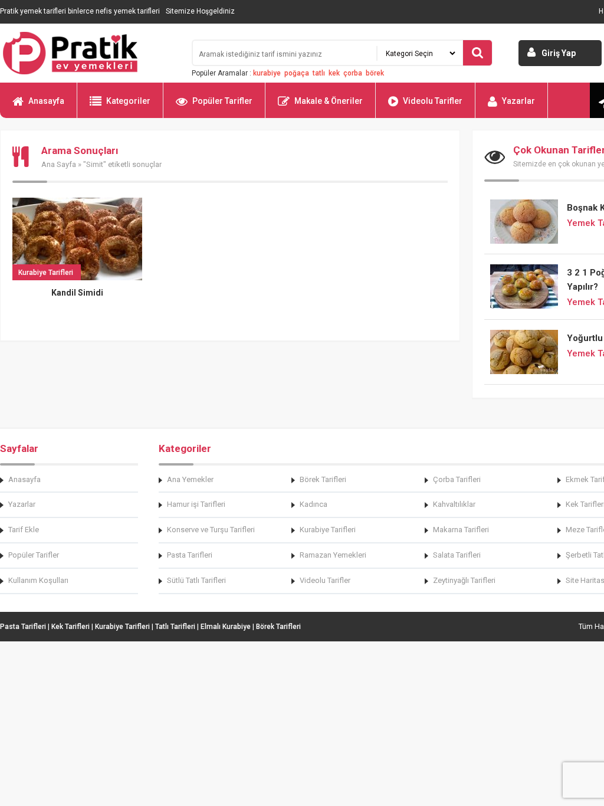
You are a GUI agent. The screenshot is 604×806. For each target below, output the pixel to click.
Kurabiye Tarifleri (328, 529)
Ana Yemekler (190, 479)
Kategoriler (128, 101)
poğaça (296, 73)
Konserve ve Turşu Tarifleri (211, 529)
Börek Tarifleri (323, 479)
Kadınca (313, 504)
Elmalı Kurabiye (226, 626)
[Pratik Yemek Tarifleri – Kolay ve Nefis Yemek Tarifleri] (88, 53)
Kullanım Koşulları (38, 580)
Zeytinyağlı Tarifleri (464, 580)
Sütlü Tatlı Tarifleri (196, 580)
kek (334, 73)
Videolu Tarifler (432, 101)
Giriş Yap (558, 53)
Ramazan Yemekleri (333, 555)
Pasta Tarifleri (189, 555)
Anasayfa (46, 101)
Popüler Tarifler (222, 101)
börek (375, 73)
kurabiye (267, 73)
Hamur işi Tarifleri (196, 504)
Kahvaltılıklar (454, 504)
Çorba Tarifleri (457, 479)
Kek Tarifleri (70, 626)
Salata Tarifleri (457, 555)
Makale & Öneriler (328, 101)
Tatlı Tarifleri (175, 626)
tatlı (319, 73)
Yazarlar (518, 101)
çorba (352, 73)
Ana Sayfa (58, 164)
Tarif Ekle (23, 529)
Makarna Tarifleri (461, 529)
